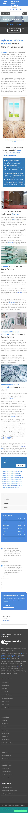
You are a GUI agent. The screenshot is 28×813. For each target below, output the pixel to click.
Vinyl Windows (5, 752)
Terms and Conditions (13, 807)
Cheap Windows (5, 733)
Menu (24, 13)
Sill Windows (5, 720)
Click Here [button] (22, 808)
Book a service (5, 13)
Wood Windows (5, 758)
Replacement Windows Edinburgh (11, 487)
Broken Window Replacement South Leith (12, 483)
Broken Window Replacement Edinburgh (12, 471)
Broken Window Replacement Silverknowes (13, 477)
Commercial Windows (7, 695)
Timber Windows (6, 682)
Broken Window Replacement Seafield (12, 473)
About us (5, 495)
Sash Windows (5, 685)
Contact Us (21, 465)
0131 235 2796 (15, 24)
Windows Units (5, 736)
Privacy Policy (21, 807)
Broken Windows (6, 739)
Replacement (5, 688)
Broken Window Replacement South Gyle (12, 481)
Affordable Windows (6, 765)
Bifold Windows (5, 707)
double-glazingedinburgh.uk (8, 794)
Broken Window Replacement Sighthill (12, 475)
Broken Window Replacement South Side (12, 485)
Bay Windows (5, 723)
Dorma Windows (5, 730)
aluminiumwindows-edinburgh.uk (9, 790)
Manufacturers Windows (7, 774)
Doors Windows (5, 704)
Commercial (6, 499)
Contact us (5, 507)
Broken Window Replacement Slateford (12, 479)
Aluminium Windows (6, 755)
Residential (5, 503)
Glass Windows (5, 701)
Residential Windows (6, 691)
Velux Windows (5, 726)
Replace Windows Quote (7, 743)
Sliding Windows (5, 768)
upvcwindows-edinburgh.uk (8, 797)
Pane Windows (5, 717)
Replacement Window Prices (8, 778)
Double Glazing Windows (7, 698)
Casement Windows (6, 762)
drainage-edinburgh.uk (7, 787)
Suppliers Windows (6, 771)
